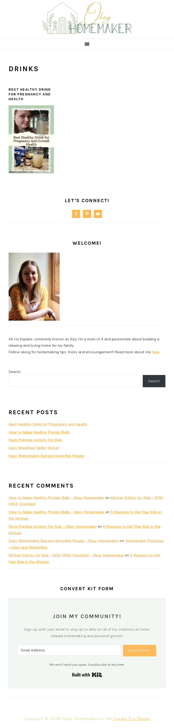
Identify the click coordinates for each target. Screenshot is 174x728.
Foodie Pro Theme (132, 718)
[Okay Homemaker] (87, 33)
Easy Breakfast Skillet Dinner (34, 447)
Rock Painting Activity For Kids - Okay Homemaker (53, 526)
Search (15, 371)
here (156, 352)
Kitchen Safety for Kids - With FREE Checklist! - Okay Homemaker (66, 555)
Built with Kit (87, 675)
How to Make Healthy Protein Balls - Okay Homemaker (56, 497)
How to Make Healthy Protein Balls (39, 432)
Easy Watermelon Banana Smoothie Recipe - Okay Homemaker (64, 540)
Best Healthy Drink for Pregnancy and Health (30, 94)
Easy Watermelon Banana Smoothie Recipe (46, 455)
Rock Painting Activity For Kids (35, 440)
